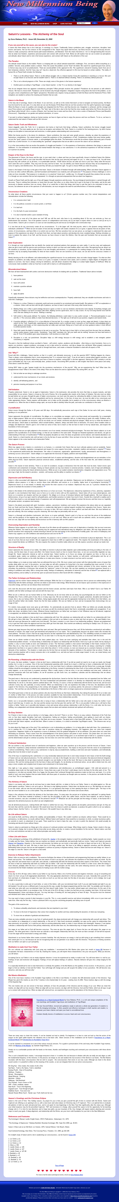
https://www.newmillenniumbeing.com (81, 1196)
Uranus (10, 843)
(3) (14, 236)
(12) (57, 798)
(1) (81, 171)
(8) (110, 481)
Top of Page (59, 1165)
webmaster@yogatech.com (85, 1198)
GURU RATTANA (66, 24)
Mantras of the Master (23, 1046)
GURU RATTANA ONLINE (48, 1187)
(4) (38, 434)
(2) (25, 228)
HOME (25, 24)
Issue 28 (99, 949)
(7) (80, 471)
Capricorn (11, 580)
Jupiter (52, 839)
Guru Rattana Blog (77, 1175)
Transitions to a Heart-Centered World (50, 1000)
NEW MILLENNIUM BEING (40, 24)
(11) (97, 570)
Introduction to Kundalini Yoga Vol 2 (36, 1040)
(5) (105, 448)
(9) (44, 486)
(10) (62, 533)
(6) (15, 461)
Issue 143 (72, 1135)
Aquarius (20, 843)
